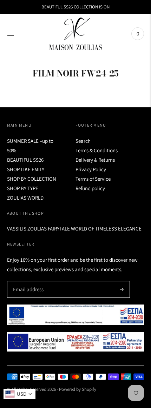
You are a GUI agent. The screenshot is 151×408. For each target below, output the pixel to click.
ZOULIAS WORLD (25, 197)
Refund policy (90, 188)
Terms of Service (93, 178)
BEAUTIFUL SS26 (25, 159)
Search (83, 141)
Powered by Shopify (77, 389)
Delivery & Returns (95, 159)
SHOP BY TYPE (22, 188)
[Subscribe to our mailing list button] (122, 289)
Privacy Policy (91, 169)
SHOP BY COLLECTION (31, 178)
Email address (27, 281)
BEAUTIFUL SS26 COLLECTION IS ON (75, 7)
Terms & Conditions (97, 150)
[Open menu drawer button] (10, 33)
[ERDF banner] (75, 342)
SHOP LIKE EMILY (25, 169)
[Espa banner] (75, 315)
